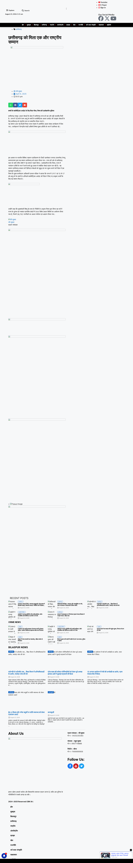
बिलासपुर (36, 25)
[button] (22, 10)
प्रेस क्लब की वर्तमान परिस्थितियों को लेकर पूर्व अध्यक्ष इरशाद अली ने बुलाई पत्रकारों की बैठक (65, 673)
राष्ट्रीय (52, 25)
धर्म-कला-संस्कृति (91, 25)
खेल (74, 25)
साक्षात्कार (101, 25)
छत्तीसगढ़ (44, 25)
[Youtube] (113, 18)
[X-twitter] (107, 18)
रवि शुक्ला (11, 222)
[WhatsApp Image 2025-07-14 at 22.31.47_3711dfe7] (36, 320)
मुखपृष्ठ (29, 25)
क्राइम (68, 25)
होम (23, 25)
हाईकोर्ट (109, 25)
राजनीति (80, 25)
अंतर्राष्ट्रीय (60, 25)
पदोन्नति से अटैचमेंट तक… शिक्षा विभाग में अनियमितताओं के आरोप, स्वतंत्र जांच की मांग (26, 673)
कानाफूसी (51, 712)
